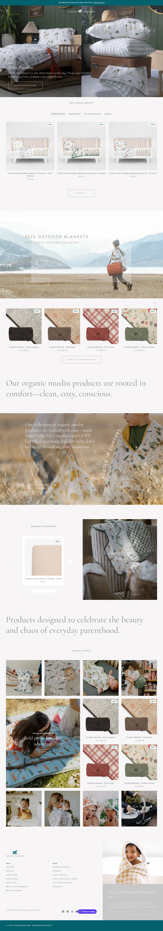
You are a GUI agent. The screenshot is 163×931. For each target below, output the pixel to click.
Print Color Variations (62, 883)
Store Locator (12, 875)
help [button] (55, 863)
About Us (10, 871)
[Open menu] (9, 10)
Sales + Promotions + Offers (65, 879)
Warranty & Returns (61, 867)
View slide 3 (154, 89)
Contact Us (58, 886)
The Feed (10, 867)
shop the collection (25, 85)
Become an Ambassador (17, 886)
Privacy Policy (12, 879)
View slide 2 (151, 89)
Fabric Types (11, 883)
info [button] (8, 863)
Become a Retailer (14, 890)
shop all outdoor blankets (81, 359)
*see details (99, 2)
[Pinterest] (68, 911)
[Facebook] (63, 911)
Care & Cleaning (60, 875)
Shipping (57, 871)
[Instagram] (72, 911)
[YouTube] (77, 911)
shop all (81, 193)
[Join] (155, 911)
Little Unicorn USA (17, 925)
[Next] (155, 303)
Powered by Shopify (42, 925)
